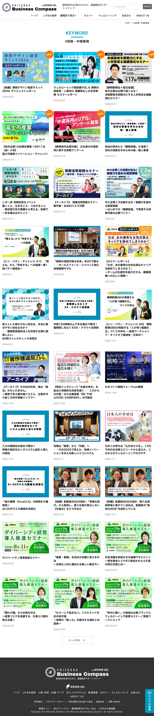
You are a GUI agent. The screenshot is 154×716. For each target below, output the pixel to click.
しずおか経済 (50, 15)
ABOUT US (142, 15)
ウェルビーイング (107, 15)
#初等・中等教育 (141, 23)
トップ (34, 15)
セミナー (88, 15)
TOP (127, 23)
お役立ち (126, 15)
